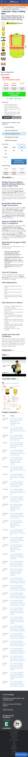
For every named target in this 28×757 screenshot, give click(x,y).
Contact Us (14, 738)
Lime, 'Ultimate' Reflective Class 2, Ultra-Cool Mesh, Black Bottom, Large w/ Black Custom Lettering (17, 453)
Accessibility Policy (14, 735)
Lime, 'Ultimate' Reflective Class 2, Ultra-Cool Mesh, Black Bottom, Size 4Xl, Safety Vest (17, 469)
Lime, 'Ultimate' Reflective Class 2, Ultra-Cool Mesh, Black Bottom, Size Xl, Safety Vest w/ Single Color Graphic (17, 628)
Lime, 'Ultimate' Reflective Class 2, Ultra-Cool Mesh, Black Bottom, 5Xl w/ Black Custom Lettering (17, 540)
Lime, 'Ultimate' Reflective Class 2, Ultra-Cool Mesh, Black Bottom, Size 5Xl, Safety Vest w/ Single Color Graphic (17, 603)
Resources (14, 746)
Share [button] (11, 98)
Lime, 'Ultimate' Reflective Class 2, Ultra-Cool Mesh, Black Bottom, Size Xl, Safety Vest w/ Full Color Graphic (17, 684)
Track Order (14, 751)
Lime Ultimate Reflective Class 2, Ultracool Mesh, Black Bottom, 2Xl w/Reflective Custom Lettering (16, 422)
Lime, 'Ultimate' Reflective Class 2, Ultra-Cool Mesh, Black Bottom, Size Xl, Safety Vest (17, 477)
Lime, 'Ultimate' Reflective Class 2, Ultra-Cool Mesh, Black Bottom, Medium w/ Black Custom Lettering (16, 564)
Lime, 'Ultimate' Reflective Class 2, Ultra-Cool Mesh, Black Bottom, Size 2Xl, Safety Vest (17, 430)
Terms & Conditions (14, 731)
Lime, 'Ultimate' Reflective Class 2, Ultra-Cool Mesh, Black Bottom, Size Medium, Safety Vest (17, 556)
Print (19, 98)
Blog (14, 750)
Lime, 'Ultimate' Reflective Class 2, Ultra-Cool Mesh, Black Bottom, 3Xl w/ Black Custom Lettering (17, 499)
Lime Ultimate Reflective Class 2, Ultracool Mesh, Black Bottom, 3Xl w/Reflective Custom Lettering (16, 507)
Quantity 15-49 (14, 88)
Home (2, 7)
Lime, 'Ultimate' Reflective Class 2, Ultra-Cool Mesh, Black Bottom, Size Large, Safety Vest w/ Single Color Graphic (17, 611)
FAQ (14, 741)
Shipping (14, 745)
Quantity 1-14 (6, 88)
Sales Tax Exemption (14, 740)
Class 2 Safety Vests (20, 7)
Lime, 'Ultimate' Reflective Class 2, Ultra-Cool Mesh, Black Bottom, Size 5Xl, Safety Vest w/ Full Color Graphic (17, 658)
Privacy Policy (14, 733)
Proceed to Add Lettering (19, 162)
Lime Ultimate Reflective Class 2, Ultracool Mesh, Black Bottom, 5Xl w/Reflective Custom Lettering (16, 548)
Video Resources (14, 748)
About (14, 743)
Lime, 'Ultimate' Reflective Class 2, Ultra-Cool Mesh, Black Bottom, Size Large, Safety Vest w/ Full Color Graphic (16, 667)
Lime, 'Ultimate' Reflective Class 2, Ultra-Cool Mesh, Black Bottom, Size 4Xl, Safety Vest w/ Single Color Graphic (17, 595)
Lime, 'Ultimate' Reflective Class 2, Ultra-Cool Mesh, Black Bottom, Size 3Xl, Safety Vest (17, 492)
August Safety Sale (8, 709)
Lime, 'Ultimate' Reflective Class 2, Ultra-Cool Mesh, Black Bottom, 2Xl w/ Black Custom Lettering (17, 438)
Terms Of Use (14, 736)
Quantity (5, 157)
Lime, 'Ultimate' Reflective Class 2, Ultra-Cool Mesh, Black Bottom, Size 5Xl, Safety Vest (17, 532)
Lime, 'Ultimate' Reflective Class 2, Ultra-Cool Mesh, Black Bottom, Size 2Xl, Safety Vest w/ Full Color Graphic (17, 636)
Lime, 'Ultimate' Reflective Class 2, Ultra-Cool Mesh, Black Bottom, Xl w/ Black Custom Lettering (16, 484)
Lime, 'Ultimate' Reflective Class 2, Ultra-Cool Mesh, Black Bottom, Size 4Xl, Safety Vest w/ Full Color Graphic (17, 651)
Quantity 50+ (22, 88)
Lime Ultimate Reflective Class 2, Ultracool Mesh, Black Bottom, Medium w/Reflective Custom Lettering (16, 572)
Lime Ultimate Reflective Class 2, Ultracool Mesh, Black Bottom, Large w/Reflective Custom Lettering (16, 461)
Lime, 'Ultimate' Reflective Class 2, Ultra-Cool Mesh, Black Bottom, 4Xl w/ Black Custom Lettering (17, 516)
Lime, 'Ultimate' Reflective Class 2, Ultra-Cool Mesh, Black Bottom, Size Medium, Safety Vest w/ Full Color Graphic (17, 676)
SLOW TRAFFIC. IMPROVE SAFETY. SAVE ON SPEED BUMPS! (13, 699)
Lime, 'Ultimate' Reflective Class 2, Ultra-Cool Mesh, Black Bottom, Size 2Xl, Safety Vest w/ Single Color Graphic (17, 580)
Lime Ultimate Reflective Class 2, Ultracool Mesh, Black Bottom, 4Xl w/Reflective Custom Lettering (16, 524)
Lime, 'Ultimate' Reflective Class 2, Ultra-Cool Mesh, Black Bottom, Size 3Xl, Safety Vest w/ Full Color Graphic (17, 643)
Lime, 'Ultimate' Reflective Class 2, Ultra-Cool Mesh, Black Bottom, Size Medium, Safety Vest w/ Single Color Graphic (17, 620)
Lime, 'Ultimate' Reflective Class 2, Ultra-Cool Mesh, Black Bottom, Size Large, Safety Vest (16, 445)
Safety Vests (10, 7)
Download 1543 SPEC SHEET (12, 383)
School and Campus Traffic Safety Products (12, 704)
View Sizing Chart (21, 144)
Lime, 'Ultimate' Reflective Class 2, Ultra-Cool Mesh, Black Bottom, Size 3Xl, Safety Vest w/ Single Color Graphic (17, 588)
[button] (25, 46)
